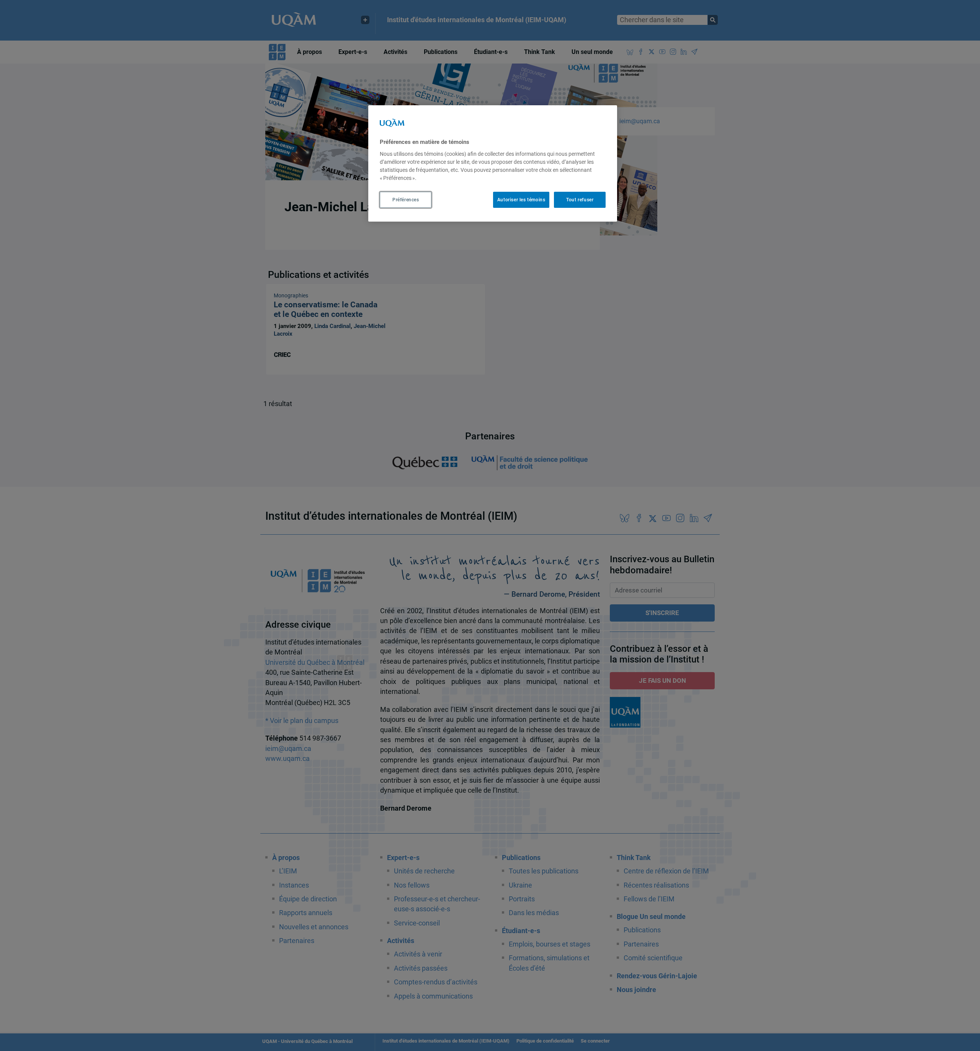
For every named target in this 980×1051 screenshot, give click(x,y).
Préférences (405, 199)
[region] (492, 163)
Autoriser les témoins (521, 199)
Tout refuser (579, 199)
